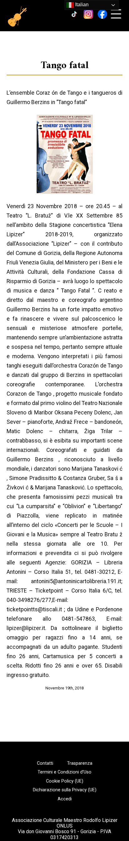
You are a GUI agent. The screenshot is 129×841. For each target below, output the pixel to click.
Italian (81, 4)
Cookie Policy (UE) (64, 781)
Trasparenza (79, 763)
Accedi (65, 799)
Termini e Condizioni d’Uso (64, 772)
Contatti (45, 763)
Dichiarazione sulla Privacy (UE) (64, 790)
